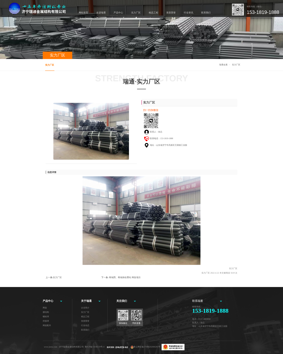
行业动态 (85, 325)
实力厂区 (136, 12)
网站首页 (83, 12)
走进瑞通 (101, 12)
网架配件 (47, 325)
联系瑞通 (197, 300)
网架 (45, 308)
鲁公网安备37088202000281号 (147, 347)
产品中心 (118, 12)
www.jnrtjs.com (50, 347)
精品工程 (153, 12)
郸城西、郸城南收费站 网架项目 (124, 277)
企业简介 (85, 308)
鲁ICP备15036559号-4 (94, 347)
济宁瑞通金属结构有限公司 (71, 347)
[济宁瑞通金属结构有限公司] (32, 5)
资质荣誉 (171, 12)
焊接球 (46, 321)
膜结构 (46, 312)
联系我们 (206, 12)
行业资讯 (188, 12)
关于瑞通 (86, 300)
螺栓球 (46, 316)
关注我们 (121, 300)
